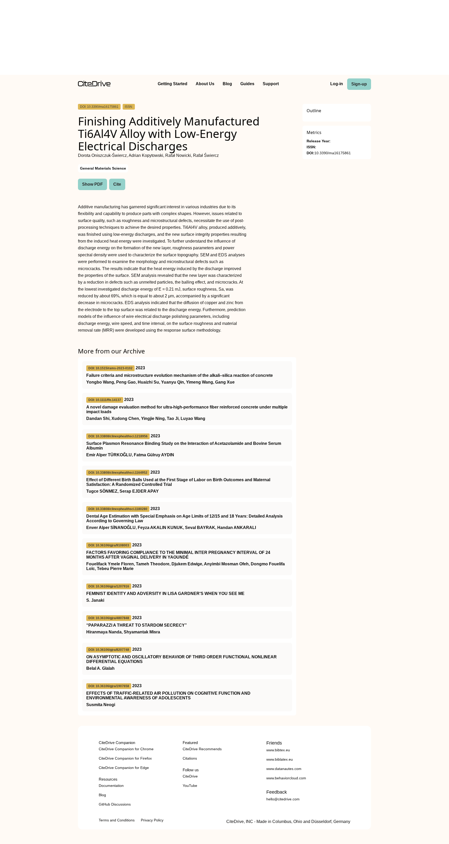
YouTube (190, 785)
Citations (190, 758)
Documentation (111, 785)
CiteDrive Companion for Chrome (126, 749)
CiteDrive (190, 776)
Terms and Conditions (117, 820)
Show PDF (92, 184)
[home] (94, 85)
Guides (247, 84)
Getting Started (172, 84)
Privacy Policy (152, 820)
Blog (227, 84)
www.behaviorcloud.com (286, 778)
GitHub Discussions (115, 804)
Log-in (336, 84)
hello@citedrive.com (283, 799)
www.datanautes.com (283, 769)
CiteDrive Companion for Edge (124, 768)
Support (271, 84)
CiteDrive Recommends (202, 749)
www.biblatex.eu (279, 759)
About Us (205, 84)
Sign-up (359, 84)
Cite (117, 184)
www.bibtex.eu (278, 750)
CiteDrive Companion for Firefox (125, 758)
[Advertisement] (224, 38)
